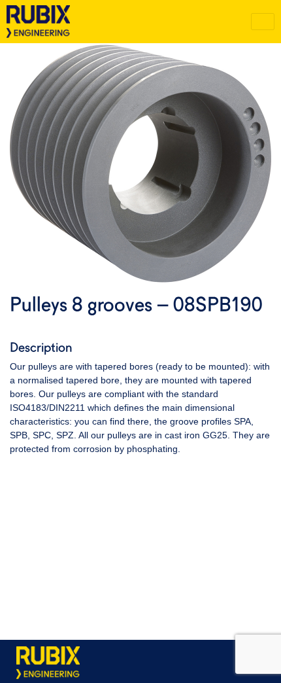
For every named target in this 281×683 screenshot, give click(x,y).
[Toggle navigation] (262, 21)
